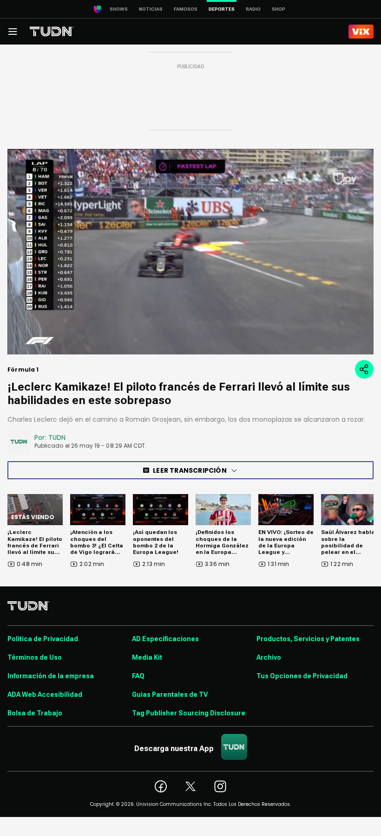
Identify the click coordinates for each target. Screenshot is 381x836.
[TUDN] (51, 32)
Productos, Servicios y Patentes (308, 639)
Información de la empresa (50, 676)
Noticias (151, 9)
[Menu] (13, 32)
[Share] (364, 369)
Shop (278, 9)
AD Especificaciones (165, 639)
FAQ (138, 676)
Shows (119, 9)
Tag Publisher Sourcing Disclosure (188, 713)
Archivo (268, 657)
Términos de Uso (34, 657)
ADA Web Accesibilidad (44, 694)
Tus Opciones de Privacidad (302, 676)
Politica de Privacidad (42, 639)
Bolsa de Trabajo (34, 713)
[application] (190, 251)
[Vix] (361, 32)
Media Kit (147, 657)
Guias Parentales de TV (170, 694)
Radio (253, 9)
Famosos (185, 9)
